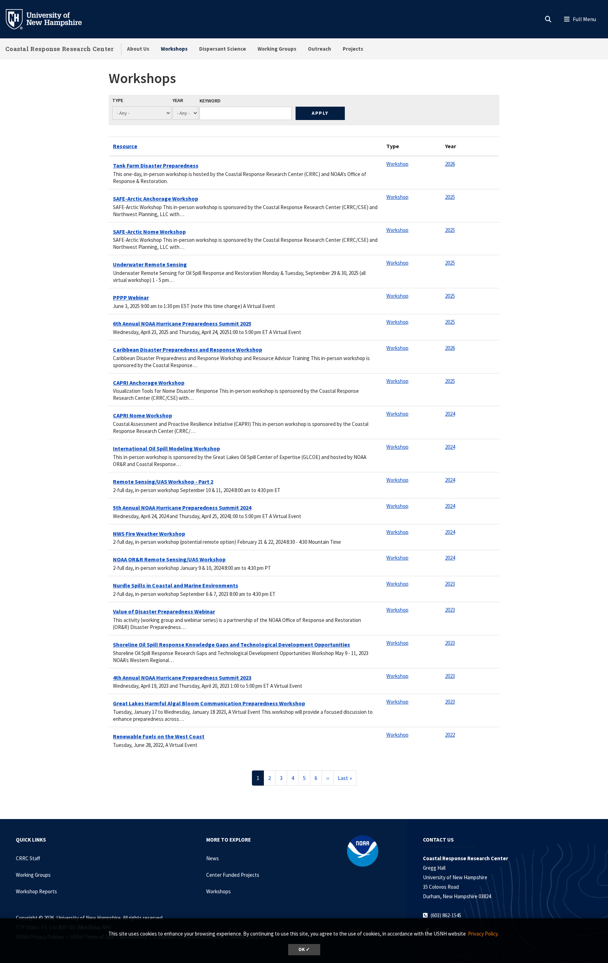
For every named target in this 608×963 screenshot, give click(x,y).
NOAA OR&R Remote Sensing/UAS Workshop (169, 559)
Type (117, 100)
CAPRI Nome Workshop (142, 415)
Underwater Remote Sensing (150, 264)
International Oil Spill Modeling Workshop (166, 448)
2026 (450, 163)
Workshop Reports (36, 891)
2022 (450, 734)
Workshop (397, 163)
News (212, 858)
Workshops (174, 48)
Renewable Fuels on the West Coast (158, 736)
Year (177, 100)
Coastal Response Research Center (59, 49)
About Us (138, 48)
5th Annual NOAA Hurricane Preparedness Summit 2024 (182, 507)
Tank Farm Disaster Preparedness (155, 165)
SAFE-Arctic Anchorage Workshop (155, 198)
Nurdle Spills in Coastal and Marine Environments (175, 585)
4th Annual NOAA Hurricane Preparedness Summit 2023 (182, 677)
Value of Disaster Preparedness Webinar (164, 611)
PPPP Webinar (131, 297)
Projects (353, 48)
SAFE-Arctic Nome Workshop (149, 231)
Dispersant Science (222, 48)
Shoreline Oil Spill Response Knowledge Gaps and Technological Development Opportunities (231, 644)
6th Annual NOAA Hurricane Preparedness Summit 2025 (182, 323)
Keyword (210, 100)
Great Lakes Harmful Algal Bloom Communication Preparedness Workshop (209, 703)
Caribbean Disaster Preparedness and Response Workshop (187, 349)
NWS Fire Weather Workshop (149, 533)
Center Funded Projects (232, 874)
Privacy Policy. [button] (483, 933)
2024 (450, 413)
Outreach (319, 48)
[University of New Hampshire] (49, 18)
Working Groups (277, 48)
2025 (450, 197)
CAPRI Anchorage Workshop (148, 382)
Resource (125, 146)
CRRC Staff (28, 858)
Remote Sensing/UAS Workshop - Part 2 (163, 481)
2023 (450, 583)
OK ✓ (304, 949)
